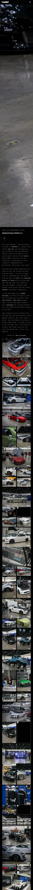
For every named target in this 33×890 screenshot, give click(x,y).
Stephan (5, 289)
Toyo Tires (17, 300)
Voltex (26, 256)
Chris (18, 278)
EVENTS (3, 230)
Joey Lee (11, 249)
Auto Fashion (6, 300)
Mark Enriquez (14, 230)
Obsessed (10, 305)
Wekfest (15, 246)
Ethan (13, 280)
